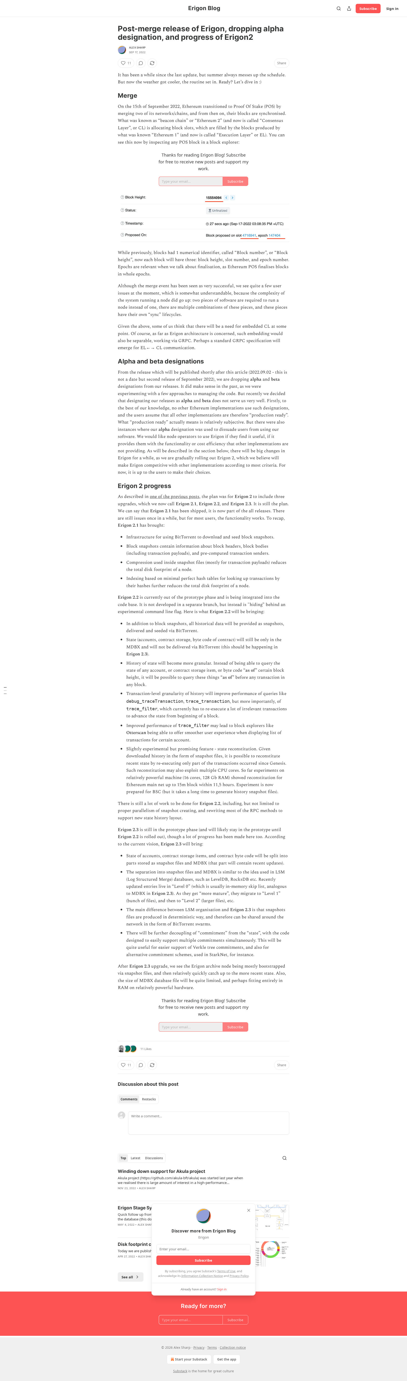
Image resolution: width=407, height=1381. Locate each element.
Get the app (226, 1359)
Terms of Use (226, 1271)
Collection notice (233, 1347)
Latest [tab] (135, 1158)
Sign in (392, 8)
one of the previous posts (174, 496)
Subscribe (368, 8)
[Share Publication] (349, 8)
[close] (248, 1210)
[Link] (111, 95)
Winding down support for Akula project (161, 1171)
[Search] (338, 8)
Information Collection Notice (202, 1276)
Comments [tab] (129, 1099)
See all (127, 1277)
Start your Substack (191, 1359)
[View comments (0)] (141, 63)
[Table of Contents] (5, 690)
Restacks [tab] (149, 1099)
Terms (212, 1347)
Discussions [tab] (154, 1158)
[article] (203, 1183)
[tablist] (138, 1099)
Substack (180, 1371)
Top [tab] (123, 1158)
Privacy (198, 1347)
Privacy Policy (239, 1276)
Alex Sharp (137, 47)
